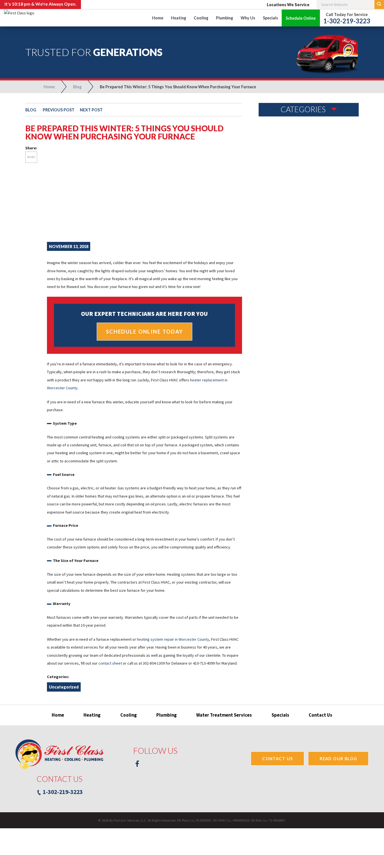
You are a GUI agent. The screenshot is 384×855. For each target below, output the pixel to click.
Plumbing (166, 715)
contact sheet (110, 663)
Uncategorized (64, 687)
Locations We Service (288, 4)
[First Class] (39, 220)
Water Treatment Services (224, 715)
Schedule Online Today (144, 331)
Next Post (91, 109)
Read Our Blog (338, 758)
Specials (280, 715)
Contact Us (320, 715)
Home (58, 715)
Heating (92, 715)
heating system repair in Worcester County (173, 639)
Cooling (128, 715)
